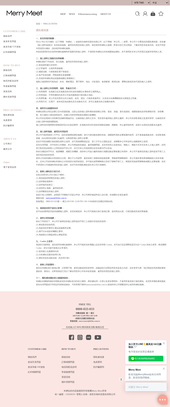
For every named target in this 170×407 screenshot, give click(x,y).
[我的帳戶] (145, 15)
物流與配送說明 (10, 81)
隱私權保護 (8, 115)
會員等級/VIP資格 (12, 47)
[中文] (159, 2)
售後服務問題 (9, 86)
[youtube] (98, 337)
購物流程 (7, 70)
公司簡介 (7, 144)
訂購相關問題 (9, 76)
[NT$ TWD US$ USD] (141, 2)
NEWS (72, 14)
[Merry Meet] (24, 13)
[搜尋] (137, 14)
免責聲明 (7, 120)
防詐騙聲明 (8, 126)
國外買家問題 (9, 97)
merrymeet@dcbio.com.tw (56, 198)
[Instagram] (80, 337)
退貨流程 (7, 91)
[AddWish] (161, 15)
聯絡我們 (7, 36)
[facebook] (71, 337)
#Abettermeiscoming (87, 14)
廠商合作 (7, 149)
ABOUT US (105, 14)
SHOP (63, 14)
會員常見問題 (9, 41)
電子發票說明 (9, 167)
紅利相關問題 (9, 52)
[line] (88, 337)
